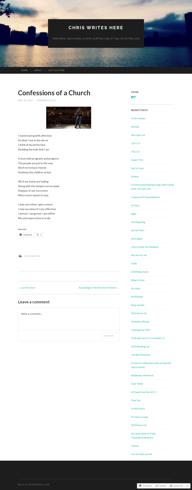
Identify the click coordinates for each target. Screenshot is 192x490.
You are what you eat (141, 454)
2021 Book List (139, 313)
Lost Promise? (26, 287)
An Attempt (137, 296)
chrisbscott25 (46, 100)
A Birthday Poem (140, 271)
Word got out (138, 134)
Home (24, 70)
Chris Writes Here (96, 27)
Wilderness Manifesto (142, 375)
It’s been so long (139, 416)
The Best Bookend (140, 354)
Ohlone (135, 445)
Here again (136, 238)
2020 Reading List (140, 346)
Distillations (57, 70)
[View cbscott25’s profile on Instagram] (135, 97)
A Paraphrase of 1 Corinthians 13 (148, 338)
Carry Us (135, 143)
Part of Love (137, 168)
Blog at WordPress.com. (34, 484)
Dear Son (135, 400)
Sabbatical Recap (140, 321)
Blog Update (137, 304)
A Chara (135, 205)
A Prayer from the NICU (143, 392)
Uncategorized (32, 255)
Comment (109, 335)
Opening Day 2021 (140, 329)
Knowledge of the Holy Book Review (99, 287)
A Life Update (138, 118)
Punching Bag (138, 222)
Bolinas (135, 176)
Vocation (135, 288)
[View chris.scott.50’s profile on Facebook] (132, 97)
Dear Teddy (137, 383)
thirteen (135, 126)
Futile (134, 263)
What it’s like (137, 280)
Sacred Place (137, 230)
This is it (135, 151)
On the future (138, 408)
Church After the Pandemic (145, 246)
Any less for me (139, 255)
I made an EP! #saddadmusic (145, 197)
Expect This (137, 159)
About (38, 70)
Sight (133, 213)
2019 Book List (139, 425)
